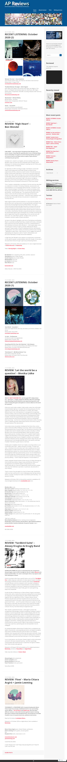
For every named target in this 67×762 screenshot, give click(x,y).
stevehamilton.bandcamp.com (13, 83)
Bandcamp (19, 245)
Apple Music (28, 649)
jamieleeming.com (10, 738)
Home (34, 10)
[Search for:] (54, 55)
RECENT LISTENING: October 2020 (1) (21, 284)
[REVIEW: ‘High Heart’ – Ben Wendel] (50, 97)
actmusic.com (8, 102)
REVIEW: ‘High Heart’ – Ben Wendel (17, 125)
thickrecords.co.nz (9, 356)
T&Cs (50, 10)
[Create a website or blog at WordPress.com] (33, 760)
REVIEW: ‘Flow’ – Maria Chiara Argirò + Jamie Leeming (22, 681)
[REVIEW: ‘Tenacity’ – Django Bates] (58, 97)
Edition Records (10, 245)
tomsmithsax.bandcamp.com (12, 110)
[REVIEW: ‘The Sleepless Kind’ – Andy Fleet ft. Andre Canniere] (58, 101)
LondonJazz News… (21, 718)
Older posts (9, 752)
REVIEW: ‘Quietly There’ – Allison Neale (52, 161)
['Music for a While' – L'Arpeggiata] (50, 105)
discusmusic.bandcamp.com (12, 94)
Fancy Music (19, 649)
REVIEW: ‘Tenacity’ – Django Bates (51, 156)
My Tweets (49, 198)
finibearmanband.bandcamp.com (13, 341)
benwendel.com (9, 265)
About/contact (42, 10)
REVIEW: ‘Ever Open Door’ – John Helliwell (53, 152)
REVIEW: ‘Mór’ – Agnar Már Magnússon (51, 147)
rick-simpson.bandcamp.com (12, 349)
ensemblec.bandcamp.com (12, 333)
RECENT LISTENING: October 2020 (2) (21, 36)
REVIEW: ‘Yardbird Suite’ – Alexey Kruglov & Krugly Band (22, 544)
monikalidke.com (25, 481)
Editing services (58, 10)
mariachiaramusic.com (11, 737)
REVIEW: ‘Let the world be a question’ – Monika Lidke (21, 372)
